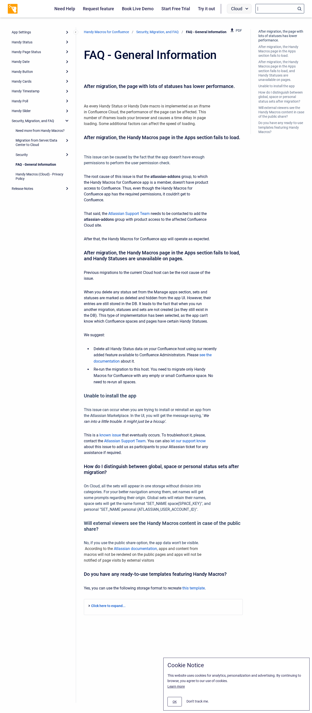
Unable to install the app (276, 86)
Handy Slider (21, 111)
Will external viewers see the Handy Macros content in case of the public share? (281, 112)
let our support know (188, 441)
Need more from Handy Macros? (40, 131)
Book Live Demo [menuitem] (138, 8)
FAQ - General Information (36, 164)
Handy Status (22, 42)
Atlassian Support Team (129, 213)
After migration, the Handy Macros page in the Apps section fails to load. (278, 51)
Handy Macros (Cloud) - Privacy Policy (39, 176)
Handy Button (22, 72)
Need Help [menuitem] (64, 8)
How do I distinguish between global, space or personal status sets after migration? (280, 96)
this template (193, 588)
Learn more (176, 686)
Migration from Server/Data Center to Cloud (36, 142)
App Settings (21, 32)
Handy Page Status (26, 52)
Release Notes (22, 189)
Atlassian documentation (135, 548)
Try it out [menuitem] (206, 8)
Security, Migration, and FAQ (33, 121)
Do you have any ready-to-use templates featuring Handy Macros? (280, 127)
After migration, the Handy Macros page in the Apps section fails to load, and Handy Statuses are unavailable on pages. (278, 71)
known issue (110, 435)
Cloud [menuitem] (236, 8)
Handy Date (20, 62)
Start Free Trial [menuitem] (175, 8)
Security (22, 155)
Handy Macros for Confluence (106, 32)
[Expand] (67, 32)
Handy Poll (20, 101)
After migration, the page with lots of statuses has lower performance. (280, 35)
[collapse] (67, 120)
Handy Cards (21, 81)
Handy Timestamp (25, 91)
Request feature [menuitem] (98, 8)
